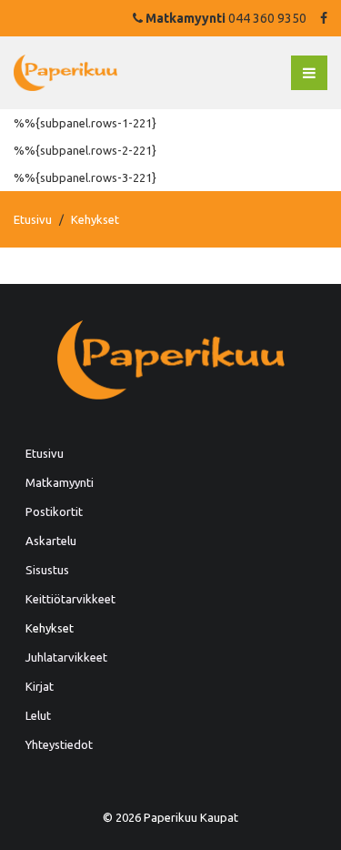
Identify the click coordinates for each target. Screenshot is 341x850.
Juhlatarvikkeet (66, 657)
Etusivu (33, 219)
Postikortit (54, 511)
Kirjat (39, 686)
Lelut (38, 715)
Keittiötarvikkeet (70, 598)
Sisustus (47, 569)
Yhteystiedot (59, 744)
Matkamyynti (59, 482)
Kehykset (49, 628)
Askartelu (50, 540)
